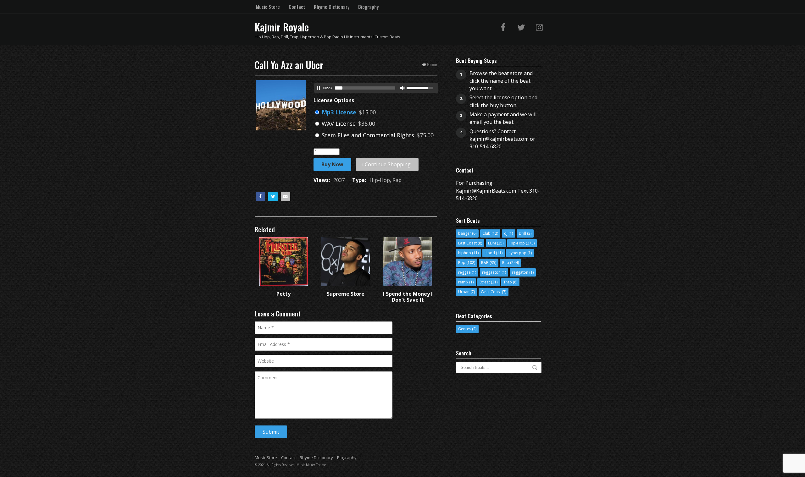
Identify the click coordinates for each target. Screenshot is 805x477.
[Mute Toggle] (402, 87)
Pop (461, 262)
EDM (492, 243)
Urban (463, 291)
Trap (507, 282)
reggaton (520, 272)
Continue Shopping (387, 164)
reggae (464, 272)
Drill (522, 233)
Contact (297, 6)
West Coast (491, 291)
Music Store (268, 6)
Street (485, 282)
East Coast (467, 243)
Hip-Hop (517, 243)
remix (463, 282)
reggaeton (491, 272)
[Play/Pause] (318, 87)
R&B (485, 262)
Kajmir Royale (282, 26)
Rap (505, 262)
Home (432, 64)
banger (464, 233)
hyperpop (517, 252)
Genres (464, 329)
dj (506, 233)
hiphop (464, 252)
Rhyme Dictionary (331, 6)
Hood (490, 252)
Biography (368, 6)
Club (486, 233)
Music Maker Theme (311, 465)
